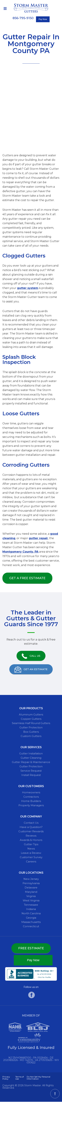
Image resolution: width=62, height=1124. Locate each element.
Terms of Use (19, 1078)
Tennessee (31, 904)
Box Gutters (31, 731)
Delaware (31, 887)
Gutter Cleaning (31, 757)
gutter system (27, 288)
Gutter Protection (31, 727)
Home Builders (31, 801)
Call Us (34, 655)
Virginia (31, 896)
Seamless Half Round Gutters (31, 723)
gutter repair (38, 538)
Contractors (31, 796)
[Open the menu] (5, 8)
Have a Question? (31, 827)
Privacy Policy (6, 1078)
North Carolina (31, 913)
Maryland (31, 891)
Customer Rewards (31, 831)
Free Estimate (31, 948)
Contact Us (31, 822)
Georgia (31, 917)
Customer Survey (31, 857)
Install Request (31, 775)
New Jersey (31, 879)
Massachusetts (31, 922)
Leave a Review (31, 853)
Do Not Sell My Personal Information (38, 1078)
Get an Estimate (35, 669)
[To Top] (55, 1093)
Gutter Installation (31, 753)
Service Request (31, 770)
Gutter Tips (31, 844)
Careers (31, 861)
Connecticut (31, 926)
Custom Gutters (31, 736)
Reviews (31, 835)
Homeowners (31, 792)
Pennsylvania (31, 883)
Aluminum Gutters (31, 714)
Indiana (31, 909)
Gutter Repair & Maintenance (31, 762)
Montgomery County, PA (20, 551)
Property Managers (31, 805)
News (31, 848)
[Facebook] (31, 997)
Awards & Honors (31, 840)
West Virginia (31, 900)
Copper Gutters (31, 718)
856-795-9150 (23, 18)
